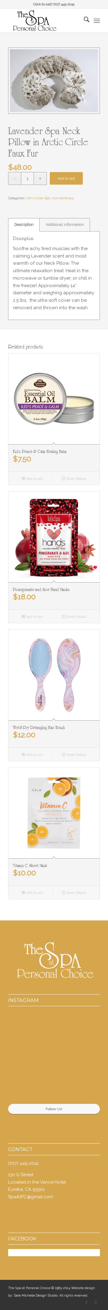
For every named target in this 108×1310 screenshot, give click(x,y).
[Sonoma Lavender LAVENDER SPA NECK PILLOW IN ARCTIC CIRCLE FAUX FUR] (54, 81)
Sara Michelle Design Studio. (36, 1295)
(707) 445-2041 (64, 4)
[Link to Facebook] (86, 1302)
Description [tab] (24, 224)
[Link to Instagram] (95, 1302)
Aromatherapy (63, 198)
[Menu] (97, 20)
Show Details (75, 479)
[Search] (83, 21)
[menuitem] (83, 21)
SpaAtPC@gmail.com (30, 1196)
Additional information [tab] (65, 224)
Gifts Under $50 (38, 198)
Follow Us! (54, 1109)
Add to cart (66, 178)
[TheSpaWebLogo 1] (45, 21)
